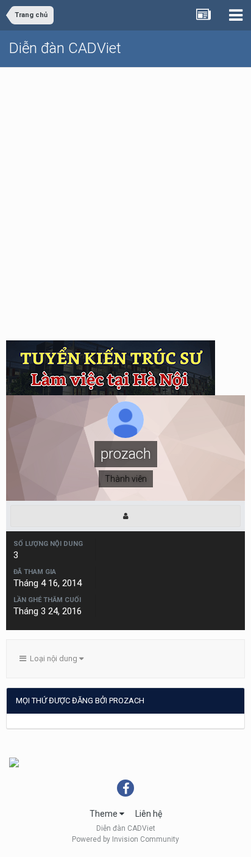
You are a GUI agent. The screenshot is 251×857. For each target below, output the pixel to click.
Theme (104, 814)
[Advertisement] (125, 199)
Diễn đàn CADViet (65, 48)
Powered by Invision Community (125, 839)
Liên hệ (148, 814)
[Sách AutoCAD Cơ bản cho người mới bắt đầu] (14, 762)
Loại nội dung (52, 658)
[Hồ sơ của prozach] (125, 516)
